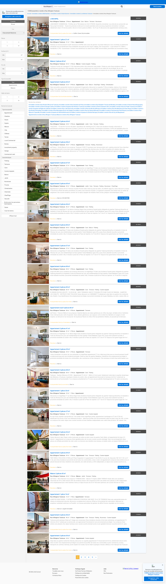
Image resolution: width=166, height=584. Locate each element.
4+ (18, 45)
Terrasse (7, 164)
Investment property (10, 147)
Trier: (13, 29)
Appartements (13, 85)
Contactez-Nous (56, 575)
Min (3, 55)
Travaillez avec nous (57, 571)
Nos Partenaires (108, 573)
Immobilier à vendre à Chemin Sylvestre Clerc (97, 106)
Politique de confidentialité (82, 573)
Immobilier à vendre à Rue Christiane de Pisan (71, 104)
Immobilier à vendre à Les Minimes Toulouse (81, 13)
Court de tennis (9, 211)
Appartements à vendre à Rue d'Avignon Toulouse (42, 114)
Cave (5, 168)
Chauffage (7, 195)
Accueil (29, 13)
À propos (54, 573)
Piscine (6, 185)
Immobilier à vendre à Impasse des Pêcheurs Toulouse (69, 106)
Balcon (6, 174)
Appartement (8, 113)
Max (3, 59)
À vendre (13, 21)
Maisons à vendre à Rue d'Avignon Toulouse (68, 114)
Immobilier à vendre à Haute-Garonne (60, 13)
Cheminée (7, 192)
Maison (6, 126)
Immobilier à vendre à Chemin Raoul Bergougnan (129, 104)
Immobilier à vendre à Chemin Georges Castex (41, 106)
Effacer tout (13, 216)
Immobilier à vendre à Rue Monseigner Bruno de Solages (57, 110)
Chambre (7, 116)
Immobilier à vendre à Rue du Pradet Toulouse (122, 106)
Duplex (6, 123)
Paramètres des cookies (81, 577)
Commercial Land (9, 154)
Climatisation (8, 188)
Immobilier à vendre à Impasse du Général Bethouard (54, 112)
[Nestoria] (83, 2)
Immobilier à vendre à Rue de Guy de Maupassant (111, 112)
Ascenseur (7, 181)
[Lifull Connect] (130, 573)
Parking (6, 161)
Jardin (6, 178)
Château (6, 133)
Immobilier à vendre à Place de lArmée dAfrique (87, 108)
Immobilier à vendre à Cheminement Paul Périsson (113, 110)
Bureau (6, 144)
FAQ (105, 571)
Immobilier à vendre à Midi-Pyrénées (41, 13)
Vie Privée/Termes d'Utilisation (83, 571)
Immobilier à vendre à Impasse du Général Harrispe (83, 112)
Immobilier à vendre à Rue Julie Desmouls (61, 108)
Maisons (13, 88)
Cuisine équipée (9, 171)
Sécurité (6, 199)
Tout (13, 82)
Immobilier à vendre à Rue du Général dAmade (86, 110)
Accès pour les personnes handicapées (12, 203)
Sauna (6, 207)
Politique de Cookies (80, 575)
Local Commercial (9, 140)
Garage (6, 151)
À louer (13, 24)
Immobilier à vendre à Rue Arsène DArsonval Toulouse (43, 104)
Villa (5, 130)
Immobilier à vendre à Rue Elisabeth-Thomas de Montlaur (99, 104)
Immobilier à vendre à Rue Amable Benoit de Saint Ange (115, 108)
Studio (6, 120)
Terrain (6, 137)
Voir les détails (123, 33)
